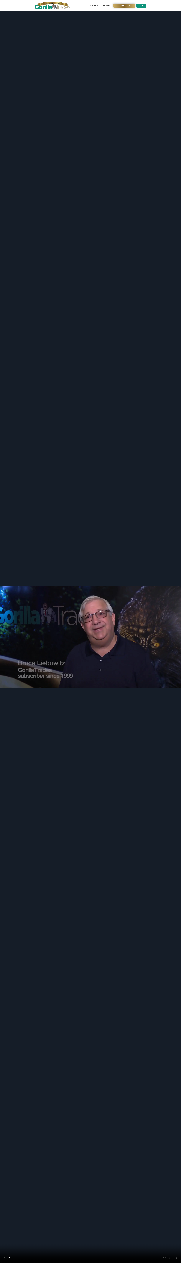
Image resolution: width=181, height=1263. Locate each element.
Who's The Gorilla (94, 5)
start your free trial (124, 6)
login (141, 6)
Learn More (106, 5)
